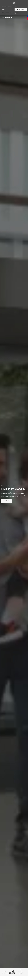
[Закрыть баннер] (14, 3)
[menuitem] (7, 17)
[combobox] (7, 9)
